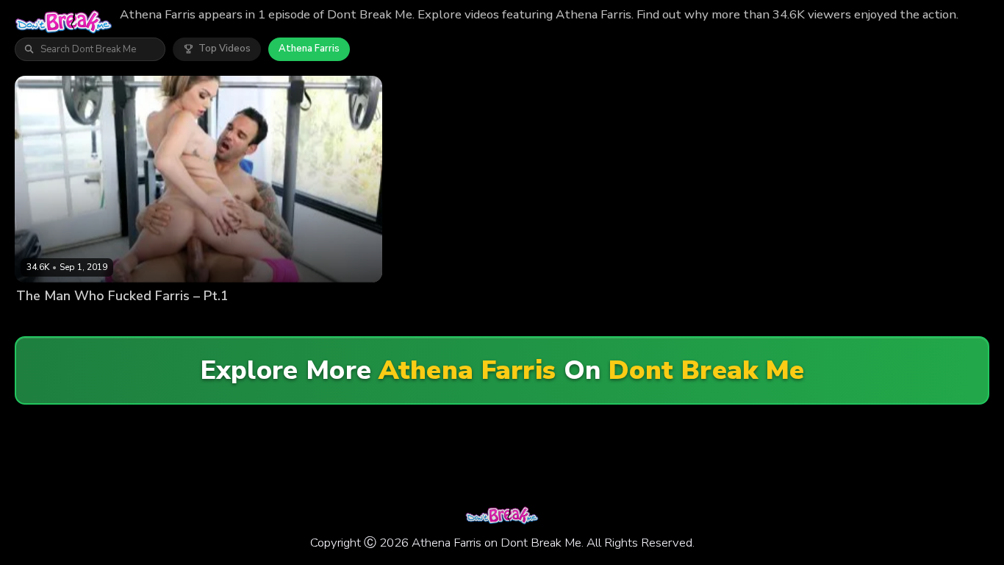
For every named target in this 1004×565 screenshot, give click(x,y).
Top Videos (224, 48)
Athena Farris (309, 48)
